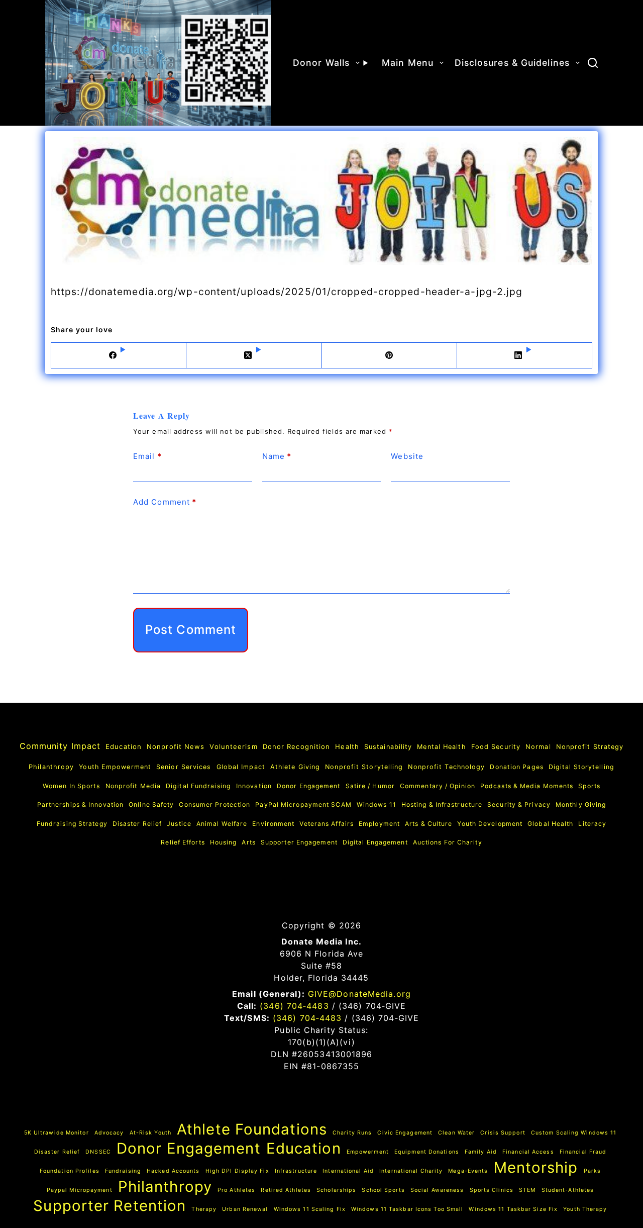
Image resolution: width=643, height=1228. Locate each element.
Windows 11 (376, 804)
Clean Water (456, 1132)
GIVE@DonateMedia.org (359, 994)
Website (407, 456)
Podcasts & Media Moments (526, 786)
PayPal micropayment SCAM (303, 804)
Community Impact (60, 746)
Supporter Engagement (299, 842)
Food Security (495, 746)
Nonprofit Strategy (590, 746)
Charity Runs (352, 1132)
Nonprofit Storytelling (364, 767)
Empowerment (368, 1152)
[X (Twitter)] (254, 355)
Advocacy (109, 1132)
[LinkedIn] (524, 355)
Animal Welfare (221, 823)
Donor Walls (321, 62)
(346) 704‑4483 (294, 1006)
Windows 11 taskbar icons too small (407, 1209)
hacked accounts (173, 1171)
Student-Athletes (568, 1190)
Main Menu (408, 62)
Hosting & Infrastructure (441, 804)
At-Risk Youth (150, 1132)
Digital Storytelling (581, 767)
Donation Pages (516, 767)
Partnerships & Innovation (80, 804)
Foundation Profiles (69, 1171)
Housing (223, 842)
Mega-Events (468, 1171)
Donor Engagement (309, 786)
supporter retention (109, 1205)
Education (123, 746)
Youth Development (489, 823)
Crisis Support (502, 1132)
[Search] (593, 63)
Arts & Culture (428, 823)
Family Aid (481, 1152)
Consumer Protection (214, 804)
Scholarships (336, 1190)
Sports (589, 786)
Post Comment (190, 629)
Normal (538, 746)
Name (277, 456)
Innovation (254, 786)
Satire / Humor (370, 786)
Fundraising (123, 1171)
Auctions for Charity (447, 842)
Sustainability (388, 746)
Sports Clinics (491, 1190)
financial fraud (583, 1152)
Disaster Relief (137, 823)
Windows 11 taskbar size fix (513, 1209)
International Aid (348, 1171)
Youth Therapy (585, 1209)
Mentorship (536, 1167)
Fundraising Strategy (72, 823)
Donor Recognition (297, 746)
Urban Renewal (245, 1209)
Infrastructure (296, 1171)
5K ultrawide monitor (56, 1132)
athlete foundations (252, 1129)
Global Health (550, 823)
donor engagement (189, 1148)
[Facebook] (118, 355)
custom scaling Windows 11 (574, 1132)
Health (347, 746)
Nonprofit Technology (446, 767)
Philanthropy (51, 767)
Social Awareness (437, 1190)
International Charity (411, 1171)
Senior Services (183, 767)
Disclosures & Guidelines (512, 62)
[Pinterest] (389, 355)
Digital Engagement (375, 842)
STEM (527, 1190)
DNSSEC (98, 1152)
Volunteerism (233, 746)
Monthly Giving (581, 804)
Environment (273, 823)
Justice (179, 823)
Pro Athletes (236, 1190)
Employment (379, 823)
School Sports (383, 1190)
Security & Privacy (519, 804)
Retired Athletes (286, 1190)
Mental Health (441, 746)
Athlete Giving (295, 767)
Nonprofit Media (133, 786)
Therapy (204, 1209)
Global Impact (241, 767)
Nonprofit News (175, 746)
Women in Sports (71, 786)
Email (147, 456)
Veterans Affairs (326, 823)
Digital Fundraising (198, 786)
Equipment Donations (426, 1152)
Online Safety (151, 804)
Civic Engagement (405, 1132)
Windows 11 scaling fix (310, 1209)
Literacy (592, 823)
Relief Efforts (182, 842)
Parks (592, 1171)
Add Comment (164, 502)
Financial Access (528, 1152)
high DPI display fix (237, 1171)
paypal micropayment (80, 1190)
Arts (248, 842)
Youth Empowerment (115, 767)
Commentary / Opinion (437, 786)
